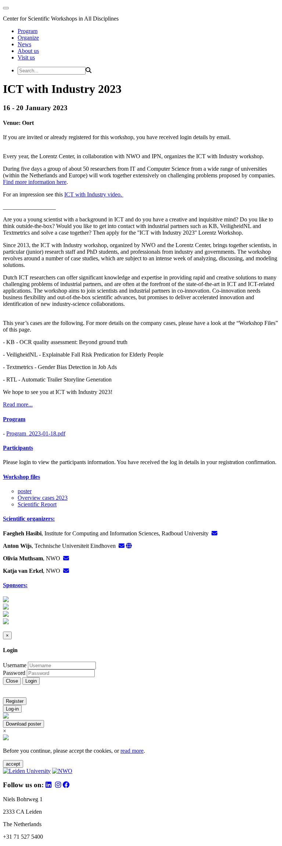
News (24, 44)
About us (28, 51)
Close (12, 681)
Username (14, 665)
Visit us (26, 57)
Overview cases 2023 (43, 498)
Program (27, 31)
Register (15, 701)
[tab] (141, 419)
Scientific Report (37, 504)
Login (31, 681)
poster (25, 491)
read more (132, 751)
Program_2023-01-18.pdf (35, 433)
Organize (28, 38)
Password (14, 673)
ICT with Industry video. (93, 194)
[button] (141, 419)
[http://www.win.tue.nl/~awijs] (129, 546)
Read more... (18, 404)
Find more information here (34, 182)
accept (13, 764)
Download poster (23, 724)
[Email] (214, 533)
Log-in (12, 709)
